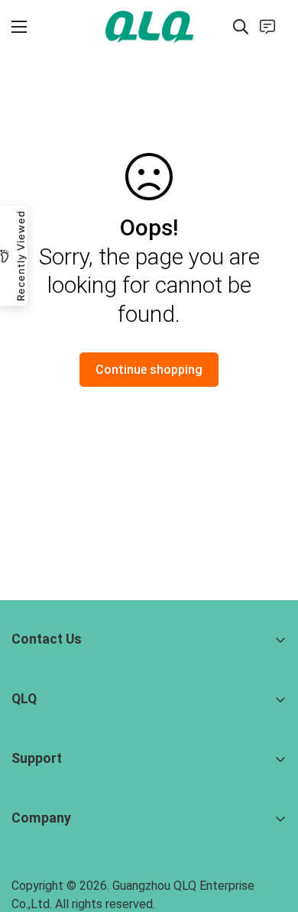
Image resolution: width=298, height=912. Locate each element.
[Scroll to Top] (270, 831)
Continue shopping (149, 369)
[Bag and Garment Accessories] (149, 26)
